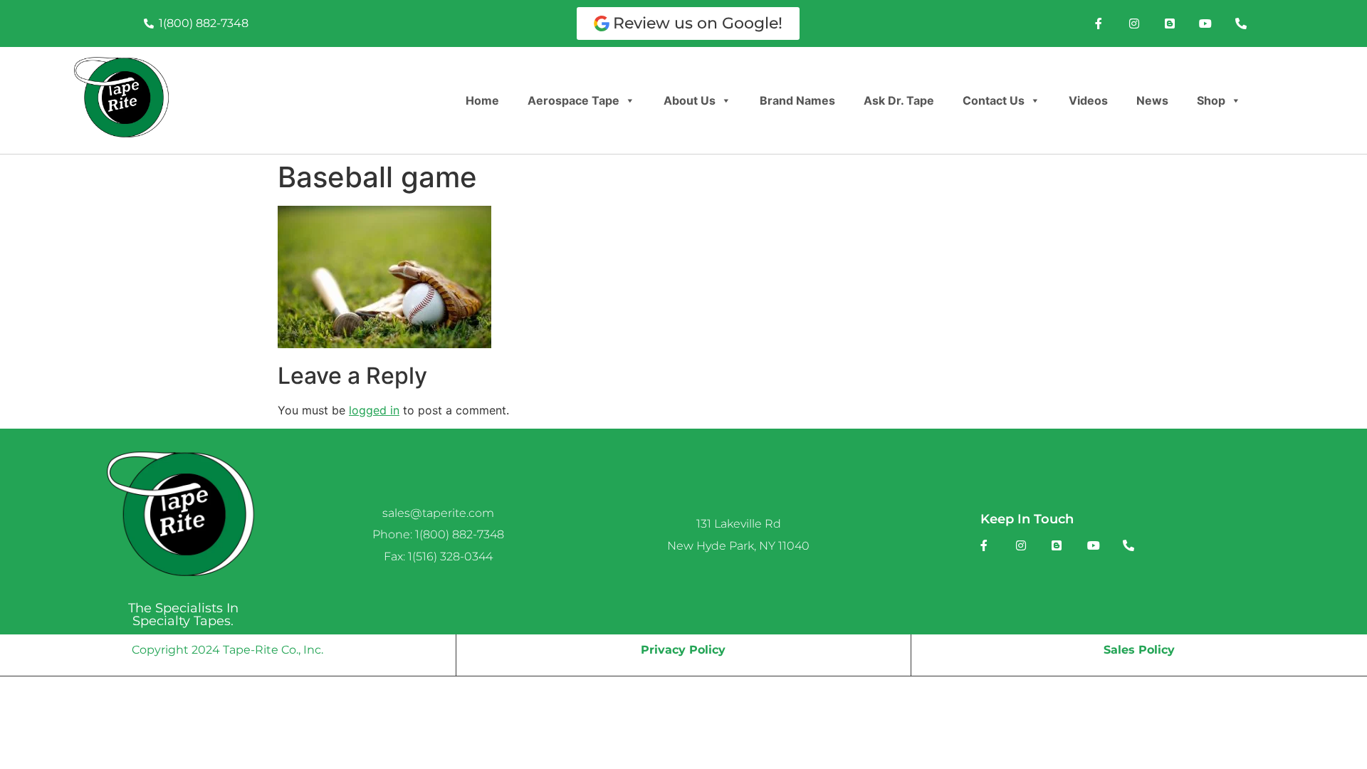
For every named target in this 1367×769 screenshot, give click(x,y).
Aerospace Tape (573, 100)
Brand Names (797, 100)
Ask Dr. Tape (899, 100)
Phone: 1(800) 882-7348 (438, 534)
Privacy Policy (683, 649)
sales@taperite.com (438, 513)
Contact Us (994, 100)
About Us (690, 100)
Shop (1211, 100)
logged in (374, 410)
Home (482, 100)
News (1152, 100)
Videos (1088, 100)
